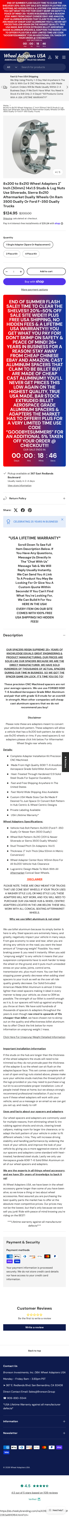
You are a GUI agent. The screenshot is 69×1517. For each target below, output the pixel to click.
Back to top (34, 1350)
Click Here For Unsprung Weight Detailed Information (34, 1037)
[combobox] (34, 67)
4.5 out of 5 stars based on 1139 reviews (34, 1492)
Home (6, 105)
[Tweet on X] (15, 510)
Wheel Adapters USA (20, 1467)
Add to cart (46, 271)
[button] (56, 57)
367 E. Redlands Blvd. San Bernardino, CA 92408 (34, 1385)
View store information (19, 485)
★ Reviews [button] (65, 762)
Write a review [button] (34, 1327)
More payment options (34, 289)
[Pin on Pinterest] (29, 510)
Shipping (7, 218)
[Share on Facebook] (22, 510)
